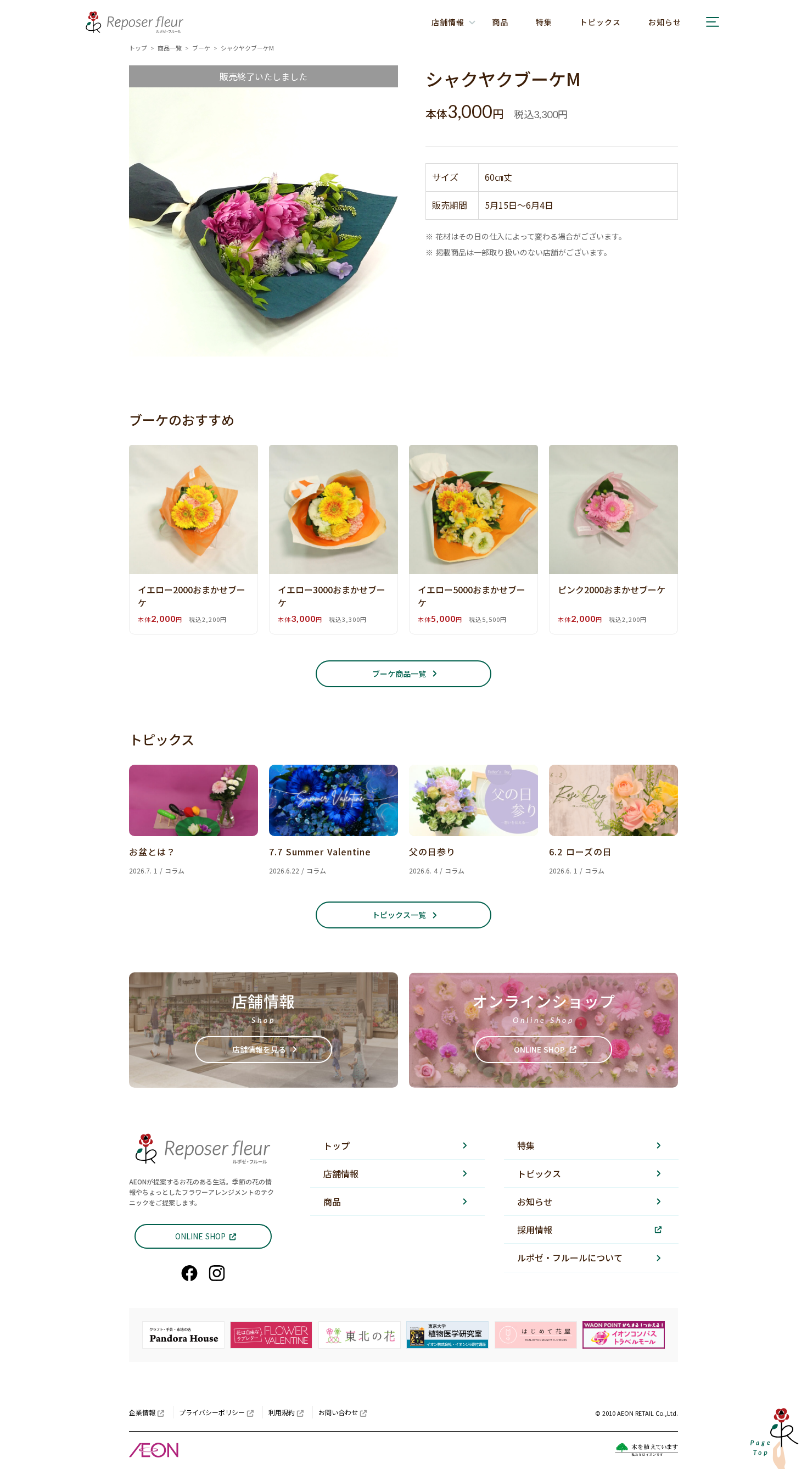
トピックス (600, 21)
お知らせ (664, 21)
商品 (500, 21)
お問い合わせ (338, 1412)
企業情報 (142, 1412)
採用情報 (534, 1229)
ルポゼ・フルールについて (570, 1257)
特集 (544, 21)
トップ (138, 47)
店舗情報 (340, 1173)
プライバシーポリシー (212, 1412)
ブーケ (201, 47)
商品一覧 (170, 47)
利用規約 (281, 1412)
